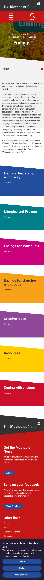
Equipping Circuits (17, 37)
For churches (25, 34)
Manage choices (22, 575)
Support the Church (12, 532)
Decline (22, 568)
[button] (11, 15)
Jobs (6, 527)
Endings (32, 37)
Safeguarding (9, 536)
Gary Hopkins (29, 149)
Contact (7, 523)
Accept (22, 561)
